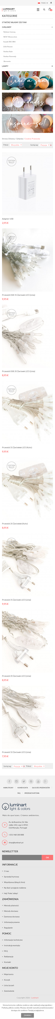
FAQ (18, 793)
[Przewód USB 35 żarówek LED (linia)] (27, 260)
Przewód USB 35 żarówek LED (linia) (18, 295)
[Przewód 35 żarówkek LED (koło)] (27, 412)
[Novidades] (27, 102)
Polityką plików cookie (10, 1008)
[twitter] (23, 781)
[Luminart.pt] (9, 10)
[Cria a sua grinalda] (27, 80)
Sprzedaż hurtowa (31, 793)
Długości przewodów (41, 787)
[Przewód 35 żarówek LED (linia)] (27, 564)
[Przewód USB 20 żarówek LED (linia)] (27, 336)
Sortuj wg (34, 145)
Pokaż (5, 145)
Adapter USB (7, 219)
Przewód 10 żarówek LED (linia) (16, 752)
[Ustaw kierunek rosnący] (50, 145)
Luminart (35, 998)
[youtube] (38, 781)
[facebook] (9, 781)
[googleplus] (45, 781)
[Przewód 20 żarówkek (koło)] (27, 488)
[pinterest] (31, 781)
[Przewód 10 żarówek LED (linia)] (27, 717)
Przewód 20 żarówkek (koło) (15, 523)
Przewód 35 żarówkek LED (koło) (17, 447)
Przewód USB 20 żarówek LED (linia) (18, 371)
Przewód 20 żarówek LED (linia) (16, 676)
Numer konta (22, 787)
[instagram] (16, 781)
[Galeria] (27, 123)
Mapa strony (8, 787)
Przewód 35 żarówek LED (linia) (16, 600)
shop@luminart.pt (16, 842)
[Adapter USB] (27, 183)
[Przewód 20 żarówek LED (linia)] (27, 641)
